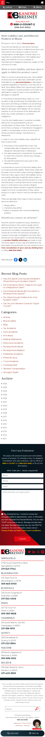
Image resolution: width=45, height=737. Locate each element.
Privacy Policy (7, 531)
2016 (4, 420)
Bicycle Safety (9, 321)
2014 (4, 428)
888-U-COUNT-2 (24, 24)
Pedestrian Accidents (13, 354)
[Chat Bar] (22, 733)
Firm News (8, 336)
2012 (4, 435)
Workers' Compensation (14, 369)
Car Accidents (9, 328)
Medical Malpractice (12, 339)
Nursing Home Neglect (14, 350)
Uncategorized (10, 365)
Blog (5, 325)
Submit (22, 539)
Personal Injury (28, 43)
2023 (4, 395)
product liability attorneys (15, 240)
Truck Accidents (10, 361)
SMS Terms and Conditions (29, 531)
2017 (4, 417)
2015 (4, 424)
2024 (4, 391)
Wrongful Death (11, 372)
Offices (39, 7)
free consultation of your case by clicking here (22, 248)
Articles (6, 317)
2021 (4, 402)
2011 (3, 439)
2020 (4, 406)
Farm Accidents (10, 332)
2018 (4, 413)
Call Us (9, 7)
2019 (4, 409)
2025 (4, 387)
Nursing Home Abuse (13, 347)
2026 (4, 384)
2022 (4, 398)
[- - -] (2, 2)
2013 (4, 431)
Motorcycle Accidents (13, 343)
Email (23, 7)
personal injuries (23, 82)
